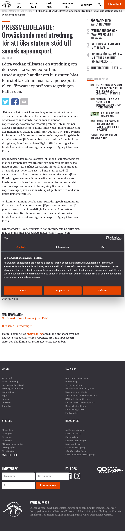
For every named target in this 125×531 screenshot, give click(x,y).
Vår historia (7, 378)
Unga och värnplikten (75, 406)
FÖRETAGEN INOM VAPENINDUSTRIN (101, 22)
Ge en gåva (7, 433)
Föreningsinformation (12, 388)
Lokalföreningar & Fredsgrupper (80, 454)
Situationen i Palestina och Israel (81, 395)
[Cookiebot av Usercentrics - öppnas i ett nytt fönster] (108, 238)
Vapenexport (27, 11)
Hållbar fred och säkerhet (77, 399)
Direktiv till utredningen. (17, 325)
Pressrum (6, 402)
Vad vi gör (33, 5)
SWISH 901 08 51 (10, 455)
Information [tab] (62, 247)
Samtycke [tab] (21, 247)
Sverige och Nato (73, 385)
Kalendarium (71, 437)
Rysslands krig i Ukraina (76, 392)
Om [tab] (103, 247)
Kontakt (5, 399)
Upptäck (14, 11)
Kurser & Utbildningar (75, 440)
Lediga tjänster (9, 392)
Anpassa (60, 290)
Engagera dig (67, 5)
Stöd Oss (49, 5)
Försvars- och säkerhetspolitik (80, 402)
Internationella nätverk (13, 385)
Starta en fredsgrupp (75, 447)
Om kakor (6, 406)
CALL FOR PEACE (73, 433)
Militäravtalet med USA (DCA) (79, 388)
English (5, 395)
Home (5, 11)
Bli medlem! (114, 4)
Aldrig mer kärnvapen (75, 430)
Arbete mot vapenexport (77, 378)
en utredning (35, 333)
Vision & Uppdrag (10, 381)
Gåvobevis (7, 440)
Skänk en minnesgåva (12, 444)
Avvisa (22, 290)
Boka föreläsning (73, 444)
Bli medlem (7, 430)
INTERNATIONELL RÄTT (104, 68)
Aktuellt (86, 5)
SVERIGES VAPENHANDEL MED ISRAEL (106, 46)
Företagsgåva (9, 447)
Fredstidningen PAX (74, 409)
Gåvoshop (7, 437)
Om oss (18, 5)
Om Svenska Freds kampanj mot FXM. (25, 318)
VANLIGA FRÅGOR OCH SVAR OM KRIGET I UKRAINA (104, 34)
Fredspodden (71, 413)
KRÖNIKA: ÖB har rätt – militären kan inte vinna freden (106, 57)
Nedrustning (71, 381)
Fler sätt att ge (9, 451)
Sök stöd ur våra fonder (76, 451)
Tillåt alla (102, 290)
